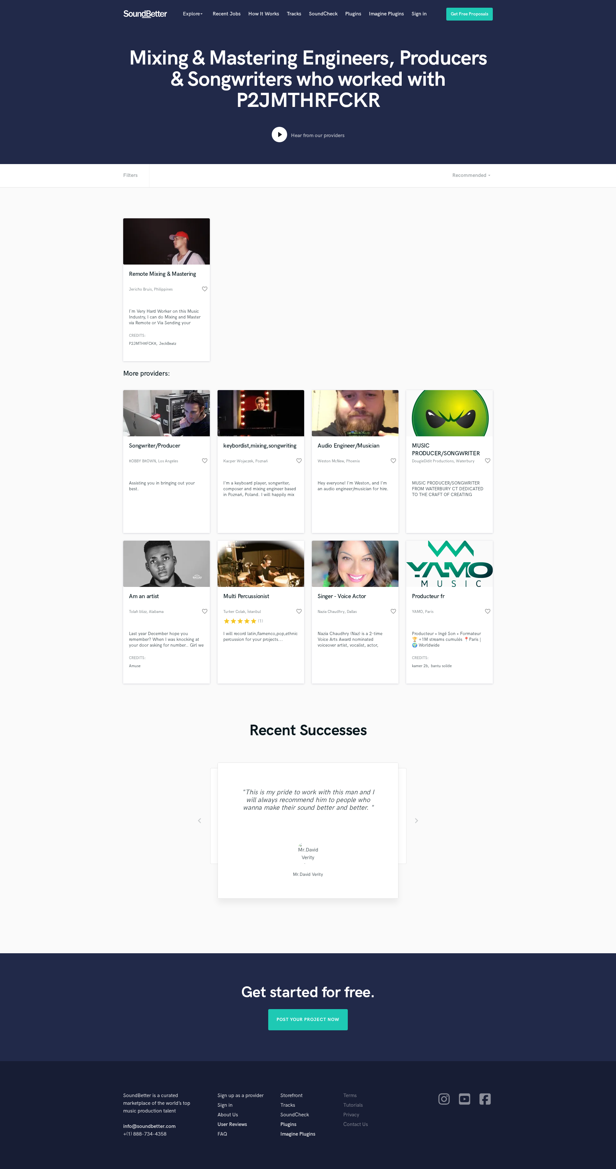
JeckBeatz (167, 343)
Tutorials (353, 1105)
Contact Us (355, 1124)
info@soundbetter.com (149, 1126)
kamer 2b (420, 666)
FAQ (222, 1134)
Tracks (294, 14)
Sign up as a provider (241, 1096)
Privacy (351, 1115)
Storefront (291, 1096)
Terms (350, 1096)
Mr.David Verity (308, 874)
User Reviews (232, 1124)
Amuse (135, 666)
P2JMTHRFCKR (142, 343)
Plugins (353, 14)
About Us (228, 1115)
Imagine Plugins (386, 14)
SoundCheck (323, 14)
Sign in (419, 14)
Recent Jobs (227, 14)
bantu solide (441, 666)
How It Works (263, 14)
